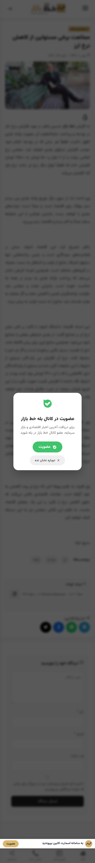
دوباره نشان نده (45, 460)
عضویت (44, 447)
